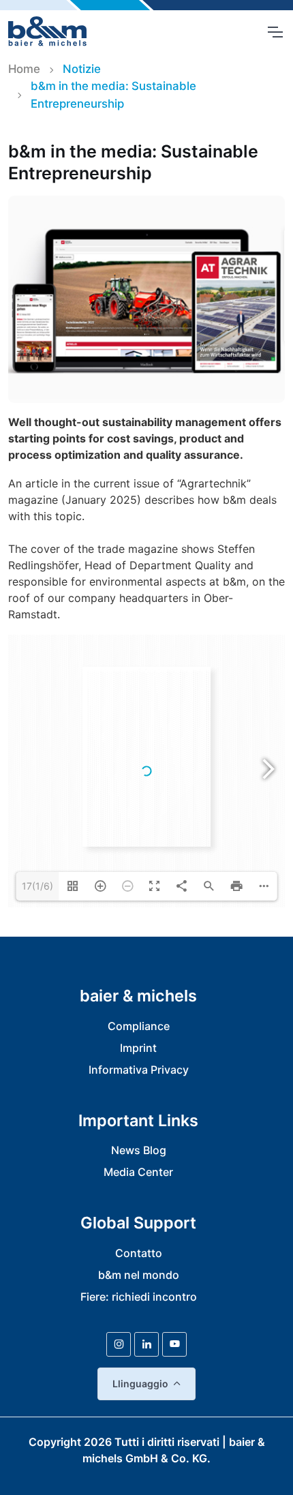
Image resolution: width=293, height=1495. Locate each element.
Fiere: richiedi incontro (138, 1296)
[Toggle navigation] (274, 32)
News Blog (138, 1150)
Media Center (138, 1172)
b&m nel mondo (138, 1275)
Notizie (82, 69)
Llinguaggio (140, 1383)
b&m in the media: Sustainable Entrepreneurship (113, 94)
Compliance (139, 1026)
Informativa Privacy (139, 1069)
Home (24, 69)
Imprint (138, 1048)
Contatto (138, 1253)
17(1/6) (37, 886)
